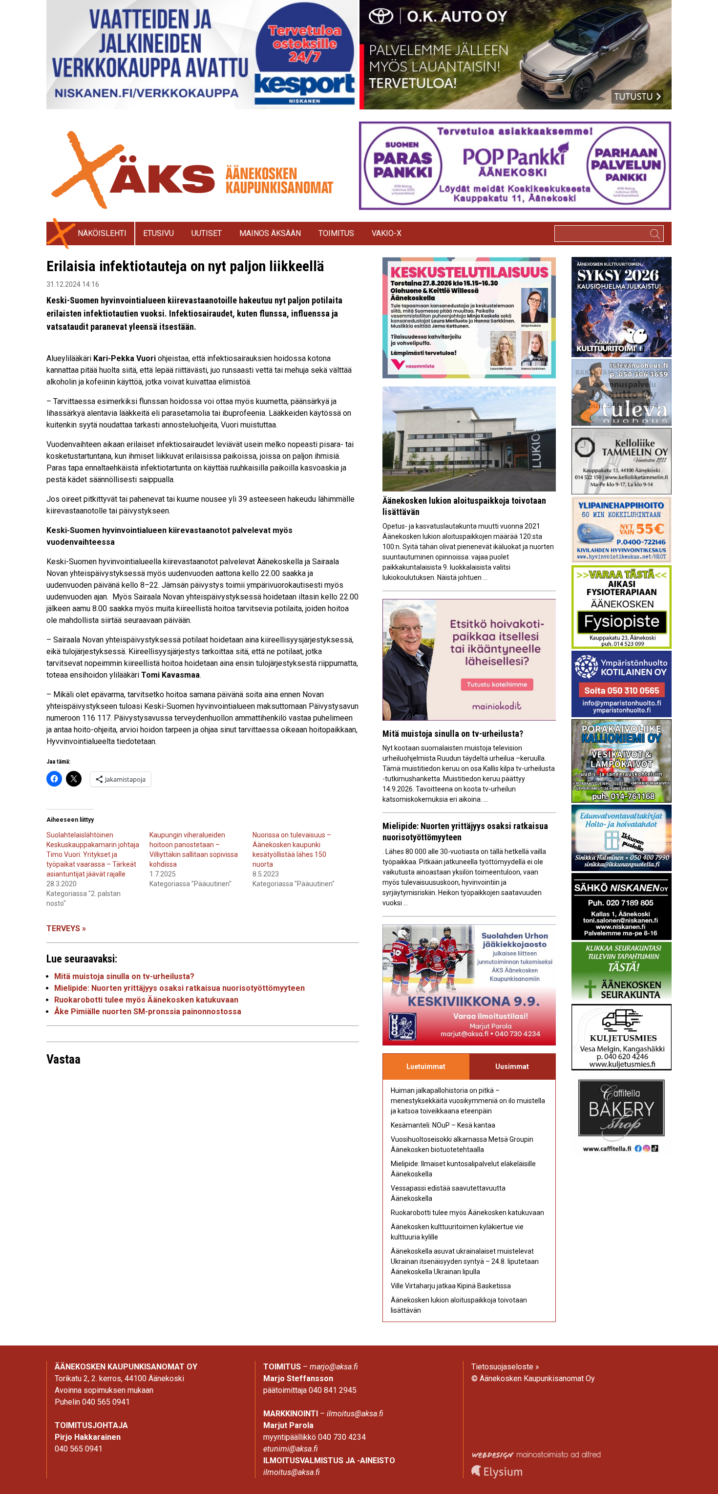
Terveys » (66, 928)
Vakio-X (386, 233)
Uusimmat (512, 1066)
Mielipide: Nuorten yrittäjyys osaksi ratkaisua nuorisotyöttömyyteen (179, 988)
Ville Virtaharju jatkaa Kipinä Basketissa (451, 1286)
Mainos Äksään (270, 233)
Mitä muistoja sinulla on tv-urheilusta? (124, 976)
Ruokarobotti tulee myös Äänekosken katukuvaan (146, 999)
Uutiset (206, 233)
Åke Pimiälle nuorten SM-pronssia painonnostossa (147, 1011)
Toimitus (336, 233)
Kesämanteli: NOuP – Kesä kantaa (443, 1125)
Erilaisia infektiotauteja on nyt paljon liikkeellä (187, 266)
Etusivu (158, 233)
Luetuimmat (425, 1066)
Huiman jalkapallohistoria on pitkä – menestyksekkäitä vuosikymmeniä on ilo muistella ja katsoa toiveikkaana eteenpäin (468, 1101)
